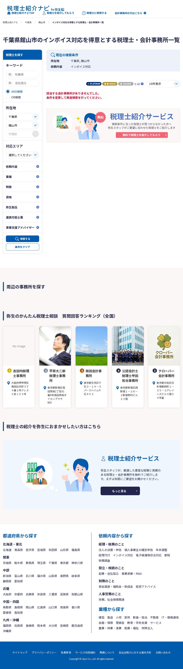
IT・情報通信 (170, 617)
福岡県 (7, 625)
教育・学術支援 (137, 623)
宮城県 (41, 550)
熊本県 (41, 625)
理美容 (120, 623)
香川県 (75, 607)
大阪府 (7, 594)
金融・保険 (106, 623)
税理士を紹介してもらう (60, 13)
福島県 (75, 550)
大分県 (53, 625)
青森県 (18, 550)
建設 (101, 617)
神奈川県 (77, 563)
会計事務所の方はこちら (128, 13)
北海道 (7, 550)
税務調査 (104, 560)
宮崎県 (64, 625)
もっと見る (119, 491)
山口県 (53, 607)
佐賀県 (18, 625)
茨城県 (7, 563)
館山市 (42, 22)
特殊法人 (147, 628)
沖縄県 (7, 631)
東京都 (64, 563)
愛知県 (18, 581)
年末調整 (161, 550)
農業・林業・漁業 (110, 628)
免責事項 (66, 652)
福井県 (41, 576)
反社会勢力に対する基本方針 (135, 652)
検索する (25, 238)
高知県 (18, 612)
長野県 (64, 576)
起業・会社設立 (109, 573)
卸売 (127, 617)
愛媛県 (7, 612)
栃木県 (18, 563)
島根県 (18, 607)
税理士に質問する (97, 13)
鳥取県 (7, 607)
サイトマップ (19, 652)
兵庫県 (30, 594)
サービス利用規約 (85, 652)
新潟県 (7, 576)
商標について (107, 652)
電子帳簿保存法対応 (149, 555)
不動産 (154, 617)
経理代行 (104, 555)
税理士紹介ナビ (10, 22)
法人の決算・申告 (110, 550)
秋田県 (53, 550)
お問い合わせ (163, 652)
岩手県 (30, 550)
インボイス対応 (123, 555)
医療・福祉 (131, 628)
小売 (119, 617)
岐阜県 (75, 576)
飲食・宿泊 (140, 617)
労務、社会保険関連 (111, 599)
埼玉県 (41, 563)
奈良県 (41, 594)
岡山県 (30, 607)
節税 (167, 555)
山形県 (64, 550)
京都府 (18, 594)
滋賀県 (64, 594)
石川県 (30, 576)
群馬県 (30, 563)
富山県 (18, 576)
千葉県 (28, 22)
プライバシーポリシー (44, 652)
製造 (110, 617)
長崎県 (30, 625)
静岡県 (7, 581)
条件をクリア (22, 247)
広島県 (41, 607)
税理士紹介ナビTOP (23, 13)
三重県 (53, 594)
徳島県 (64, 607)
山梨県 (53, 576)
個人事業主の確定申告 (138, 550)
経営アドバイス (146, 586)
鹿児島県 (77, 625)
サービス (156, 623)
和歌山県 (77, 594)
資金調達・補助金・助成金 (116, 586)
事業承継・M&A (132, 573)
